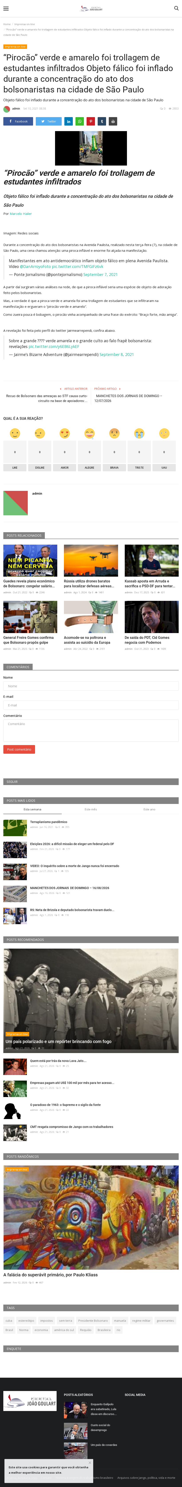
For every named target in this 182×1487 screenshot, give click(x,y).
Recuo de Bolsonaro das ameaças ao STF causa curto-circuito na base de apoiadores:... (46, 398)
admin (16, 108)
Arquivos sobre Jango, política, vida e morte (146, 1478)
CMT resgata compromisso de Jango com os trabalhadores (71, 1127)
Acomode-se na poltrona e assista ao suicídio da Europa (87, 640)
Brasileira (104, 1330)
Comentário (12, 716)
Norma (23, 1330)
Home (7, 24)
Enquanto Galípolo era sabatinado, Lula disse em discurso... (104, 1409)
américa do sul (64, 1330)
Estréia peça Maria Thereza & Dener (38, 1274)
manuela (120, 1321)
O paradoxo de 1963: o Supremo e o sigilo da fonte (65, 1105)
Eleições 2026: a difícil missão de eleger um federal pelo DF (72, 844)
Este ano (149, 809)
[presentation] (162, 1173)
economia (41, 1330)
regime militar (141, 1321)
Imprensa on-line (24, 24)
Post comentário (19, 749)
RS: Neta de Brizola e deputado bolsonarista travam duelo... (72, 910)
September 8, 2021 (117, 354)
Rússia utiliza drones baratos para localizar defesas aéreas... (89, 583)
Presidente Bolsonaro (93, 1321)
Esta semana (32, 809)
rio (118, 1330)
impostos (46, 1321)
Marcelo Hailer (21, 213)
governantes (165, 1321)
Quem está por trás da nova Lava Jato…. (58, 1061)
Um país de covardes (104, 1445)
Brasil (9, 1330)
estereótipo (26, 1321)
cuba (9, 1321)
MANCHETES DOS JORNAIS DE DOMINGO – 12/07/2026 (128, 398)
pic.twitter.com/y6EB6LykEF (54, 346)
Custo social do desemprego (100, 1427)
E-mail (8, 696)
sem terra (65, 1321)
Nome (8, 677)
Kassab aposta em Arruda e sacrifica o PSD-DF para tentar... (150, 583)
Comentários (18, 667)
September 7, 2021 (100, 274)
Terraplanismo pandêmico (48, 822)
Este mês (91, 809)
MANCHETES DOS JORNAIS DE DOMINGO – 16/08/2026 (70, 888)
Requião (85, 1330)
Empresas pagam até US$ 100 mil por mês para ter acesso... (72, 1083)
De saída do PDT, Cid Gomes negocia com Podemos (147, 640)
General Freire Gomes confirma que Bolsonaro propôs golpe (28, 640)
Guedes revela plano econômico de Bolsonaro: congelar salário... (29, 583)
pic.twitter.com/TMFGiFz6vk (77, 266)
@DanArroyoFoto (35, 266)
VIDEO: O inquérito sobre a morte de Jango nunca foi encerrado (74, 866)
